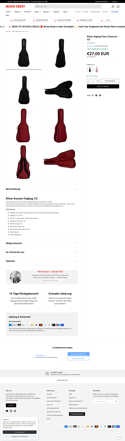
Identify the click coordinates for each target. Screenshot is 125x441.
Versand (78, 12)
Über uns (105, 12)
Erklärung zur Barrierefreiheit (78, 408)
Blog (7, 15)
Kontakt (85, 12)
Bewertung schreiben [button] (78, 354)
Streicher (46, 12)
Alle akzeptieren (19, 432)
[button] (118, 6)
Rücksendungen (95, 12)
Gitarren (17, 12)
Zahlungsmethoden (53, 408)
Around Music (91, 43)
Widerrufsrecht (73, 405)
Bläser (37, 12)
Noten (65, 12)
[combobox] (68, 6)
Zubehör (56, 12)
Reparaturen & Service (54, 412)
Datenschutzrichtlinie (75, 401)
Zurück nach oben (62, 380)
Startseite (8, 31)
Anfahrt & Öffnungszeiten (55, 415)
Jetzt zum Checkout (103, 86)
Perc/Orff (27, 12)
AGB (70, 394)
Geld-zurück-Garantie (53, 401)
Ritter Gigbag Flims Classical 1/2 (20, 31)
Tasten (8, 12)
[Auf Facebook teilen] (96, 95)
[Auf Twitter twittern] (93, 95)
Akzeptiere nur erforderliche (20, 436)
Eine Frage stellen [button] (78, 358)
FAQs (48, 419)
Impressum (72, 397)
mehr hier (11, 405)
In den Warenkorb (110, 81)
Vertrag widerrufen (77, 414)
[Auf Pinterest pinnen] (100, 95)
